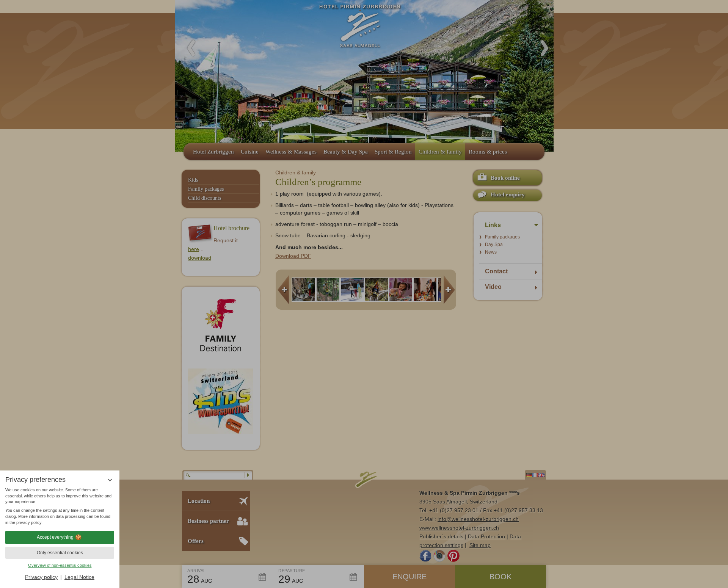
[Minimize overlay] (109, 480)
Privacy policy (41, 577)
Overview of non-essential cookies (60, 565)
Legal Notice (79, 577)
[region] (59, 506)
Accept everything (55, 537)
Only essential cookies (60, 552)
